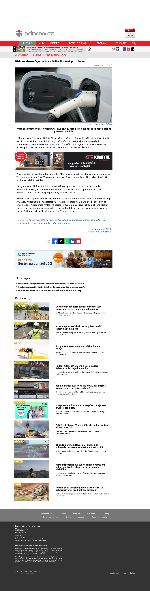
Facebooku (32, 223)
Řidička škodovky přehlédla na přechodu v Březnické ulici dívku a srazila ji (50, 283)
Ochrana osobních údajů (75, 517)
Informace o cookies (51, 517)
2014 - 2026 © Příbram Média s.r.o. (28, 573)
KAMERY (54, 43)
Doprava (37, 55)
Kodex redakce (46, 514)
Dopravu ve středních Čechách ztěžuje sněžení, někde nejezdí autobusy (48, 290)
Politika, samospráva (56, 55)
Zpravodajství (21, 55)
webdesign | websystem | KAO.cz (122, 573)
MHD (41, 43)
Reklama (76, 514)
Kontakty (105, 514)
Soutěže (63, 514)
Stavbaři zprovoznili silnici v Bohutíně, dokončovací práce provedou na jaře (50, 287)
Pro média (91, 514)
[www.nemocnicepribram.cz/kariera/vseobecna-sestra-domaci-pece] (63, 259)
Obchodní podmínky (99, 517)
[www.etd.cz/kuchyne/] (63, 161)
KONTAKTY (121, 43)
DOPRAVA (101, 43)
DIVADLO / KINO (77, 43)
